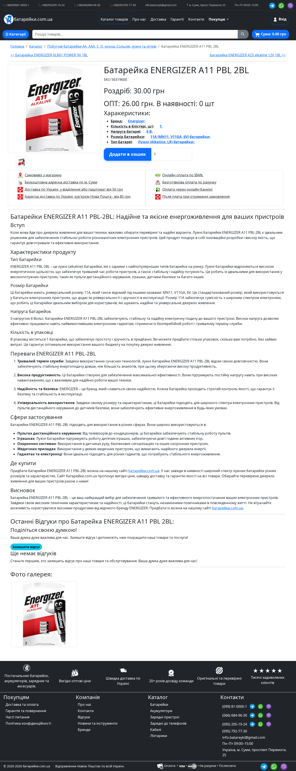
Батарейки (159, 704)
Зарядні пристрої (164, 717)
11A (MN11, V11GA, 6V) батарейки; (180, 136)
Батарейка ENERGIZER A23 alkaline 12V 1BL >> (248, 55)
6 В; (149, 131)
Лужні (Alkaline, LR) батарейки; (166, 142)
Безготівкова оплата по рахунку (189, 182)
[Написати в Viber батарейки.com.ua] (283, 765)
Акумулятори (161, 710)
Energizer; (136, 121)
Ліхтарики (158, 735)
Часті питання (17, 717)
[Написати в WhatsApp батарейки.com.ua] (274, 765)
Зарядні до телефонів (168, 723)
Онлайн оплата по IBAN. (182, 175)
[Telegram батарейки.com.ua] (272, 5)
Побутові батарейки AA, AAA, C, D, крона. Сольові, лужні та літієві (101, 46)
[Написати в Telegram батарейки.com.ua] (264, 765)
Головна (17, 46)
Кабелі (155, 729)
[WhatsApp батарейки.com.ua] (282, 5)
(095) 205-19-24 (235, 724)
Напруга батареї (125, 131)
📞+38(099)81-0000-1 (16, 5)
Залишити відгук (26, 547)
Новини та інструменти (97, 723)
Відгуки (84, 717)
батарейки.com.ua (143, 470)
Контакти (196, 19)
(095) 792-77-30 (234, 731)
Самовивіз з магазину (43, 175)
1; (161, 126)
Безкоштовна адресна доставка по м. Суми (61, 182)
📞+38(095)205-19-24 (51, 5)
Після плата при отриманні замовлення (196, 196)
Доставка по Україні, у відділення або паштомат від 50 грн (74, 189)
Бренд (116, 121)
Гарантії (177, 19)
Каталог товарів (114, 19)
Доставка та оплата (22, 704)
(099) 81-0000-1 (235, 706)
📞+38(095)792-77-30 (122, 5)
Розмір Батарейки (127, 136)
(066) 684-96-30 (235, 715)
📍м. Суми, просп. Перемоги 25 (205, 5)
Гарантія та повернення (26, 710)
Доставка (158, 19)
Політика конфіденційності (28, 723)
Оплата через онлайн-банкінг (187, 189)
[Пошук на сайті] (243, 34)
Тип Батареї (121, 142)
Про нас (139, 19)
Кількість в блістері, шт (132, 126)
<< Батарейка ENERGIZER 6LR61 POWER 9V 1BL (49, 55)
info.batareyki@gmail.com (161, 5)
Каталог (35, 46)
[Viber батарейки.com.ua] (290, 5)
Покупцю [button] (217, 19)
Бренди (84, 729)
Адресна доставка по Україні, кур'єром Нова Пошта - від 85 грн (77, 196)
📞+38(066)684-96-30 (87, 5)
